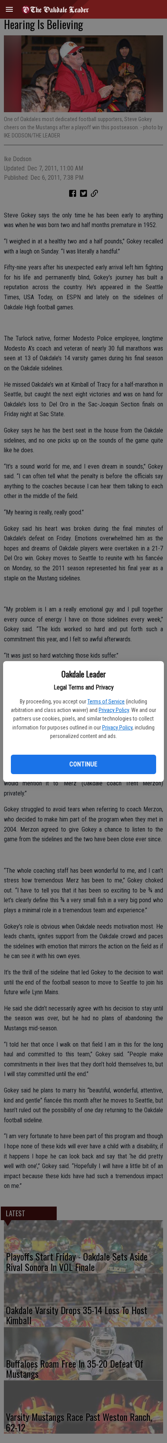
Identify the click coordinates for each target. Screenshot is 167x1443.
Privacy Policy (114, 710)
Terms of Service (106, 701)
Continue (83, 764)
